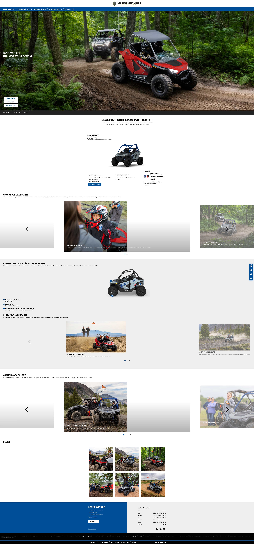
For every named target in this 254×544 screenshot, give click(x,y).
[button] (27, 229)
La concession (21, 9)
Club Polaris (67, 9)
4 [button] (130, 434)
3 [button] (129, 254)
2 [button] (127, 254)
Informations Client (115, 542)
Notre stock (59, 9)
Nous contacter (93, 521)
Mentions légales (92, 529)
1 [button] (125, 254)
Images (25, 112)
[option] (127, 226)
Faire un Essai (51, 9)
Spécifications (17, 112)
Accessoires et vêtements (40, 9)
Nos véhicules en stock (10, 105)
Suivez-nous (126, 542)
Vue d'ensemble (6, 112)
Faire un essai (11, 102)
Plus (73, 9)
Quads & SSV (29, 9)
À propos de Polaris (103, 542)
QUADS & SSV (93, 542)
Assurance (134, 542)
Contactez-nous (11, 98)
